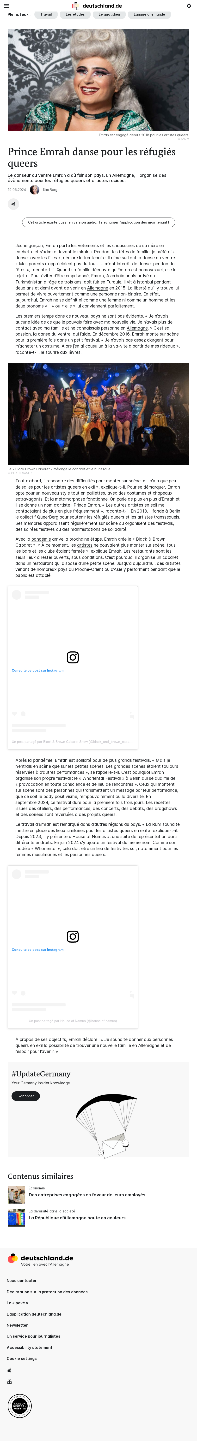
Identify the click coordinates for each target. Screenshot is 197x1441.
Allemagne (97, 287)
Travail (46, 14)
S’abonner (26, 1096)
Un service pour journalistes (33, 1336)
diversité (135, 796)
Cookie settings (22, 1358)
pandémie (41, 539)
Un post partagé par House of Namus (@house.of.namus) (73, 1021)
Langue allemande (149, 14)
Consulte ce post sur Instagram (37, 670)
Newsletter (17, 1325)
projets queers (101, 814)
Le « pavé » (17, 1302)
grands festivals (134, 760)
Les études (75, 14)
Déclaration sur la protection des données (47, 1291)
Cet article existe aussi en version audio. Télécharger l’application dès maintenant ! (98, 222)
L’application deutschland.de (34, 1314)
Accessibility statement (29, 1347)
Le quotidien (109, 14)
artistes (84, 545)
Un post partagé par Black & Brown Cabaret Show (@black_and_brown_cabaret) (73, 742)
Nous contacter (22, 1280)
